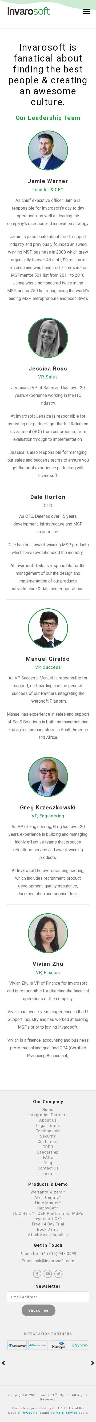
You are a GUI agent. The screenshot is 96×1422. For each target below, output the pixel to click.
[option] (17, 1345)
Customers (48, 1141)
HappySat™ (48, 1208)
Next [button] (92, 1363)
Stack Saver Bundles (48, 1235)
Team (48, 1173)
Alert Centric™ (48, 1197)
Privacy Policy (32, 1413)
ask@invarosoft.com (54, 1261)
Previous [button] (3, 1363)
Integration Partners (48, 1115)
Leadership (48, 1152)
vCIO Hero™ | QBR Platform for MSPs (48, 1213)
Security (48, 1136)
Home (48, 1109)
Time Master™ (48, 1203)
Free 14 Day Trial (48, 1224)
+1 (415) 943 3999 (59, 1254)
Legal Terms (48, 1125)
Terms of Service (64, 1413)
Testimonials (48, 1131)
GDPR (48, 1147)
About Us (48, 1120)
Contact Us (48, 1168)
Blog (48, 1163)
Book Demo (48, 1229)
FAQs (48, 1157)
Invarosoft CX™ (48, 1219)
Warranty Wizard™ (48, 1192)
